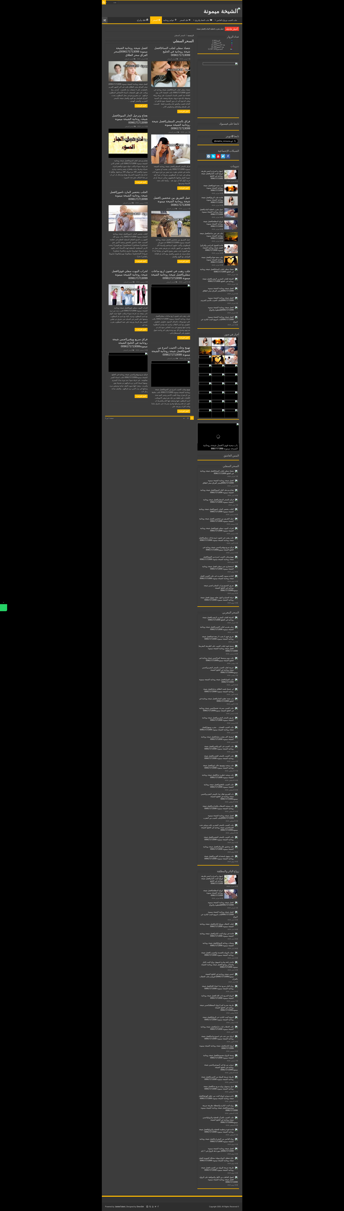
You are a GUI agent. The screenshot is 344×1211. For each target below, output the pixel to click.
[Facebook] (228, 156)
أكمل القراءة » (184, 111)
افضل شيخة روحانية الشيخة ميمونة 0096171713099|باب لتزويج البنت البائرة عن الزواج (219, 319)
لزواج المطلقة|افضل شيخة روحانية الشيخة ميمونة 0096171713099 (199, 29)
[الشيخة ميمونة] (222, 10)
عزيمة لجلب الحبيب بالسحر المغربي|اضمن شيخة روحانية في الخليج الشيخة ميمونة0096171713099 (220, 670)
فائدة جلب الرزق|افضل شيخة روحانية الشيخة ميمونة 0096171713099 (212, 199)
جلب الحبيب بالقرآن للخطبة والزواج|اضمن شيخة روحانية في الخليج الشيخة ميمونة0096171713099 (220, 1119)
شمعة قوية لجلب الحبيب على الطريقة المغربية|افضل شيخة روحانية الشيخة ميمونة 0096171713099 (218, 648)
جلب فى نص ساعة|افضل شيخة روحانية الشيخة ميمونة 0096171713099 (211, 235)
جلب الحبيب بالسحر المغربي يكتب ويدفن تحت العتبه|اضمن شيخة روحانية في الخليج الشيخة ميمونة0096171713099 (218, 827)
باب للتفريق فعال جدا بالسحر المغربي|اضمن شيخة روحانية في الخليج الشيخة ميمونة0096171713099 (219, 796)
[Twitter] (223, 156)
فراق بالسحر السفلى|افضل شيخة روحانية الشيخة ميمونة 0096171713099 (171, 125)
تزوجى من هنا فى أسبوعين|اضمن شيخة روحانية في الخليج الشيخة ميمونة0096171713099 (221, 1067)
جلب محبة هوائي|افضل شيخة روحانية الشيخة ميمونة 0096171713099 (212, 259)
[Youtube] (218, 156)
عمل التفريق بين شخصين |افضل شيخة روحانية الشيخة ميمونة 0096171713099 (171, 201)
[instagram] (208, 156)
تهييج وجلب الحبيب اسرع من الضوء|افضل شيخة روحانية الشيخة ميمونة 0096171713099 (171, 351)
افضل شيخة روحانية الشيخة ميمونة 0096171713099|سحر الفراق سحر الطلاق (131, 51)
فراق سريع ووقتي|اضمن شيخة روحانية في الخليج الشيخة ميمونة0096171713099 (130, 343)
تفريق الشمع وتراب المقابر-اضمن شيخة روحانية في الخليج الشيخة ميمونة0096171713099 (221, 588)
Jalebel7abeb (120, 1207)
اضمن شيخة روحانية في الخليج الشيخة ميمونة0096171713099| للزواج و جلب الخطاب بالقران (219, 976)
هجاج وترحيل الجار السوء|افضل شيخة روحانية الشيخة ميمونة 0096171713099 (130, 119)
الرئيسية (191, 35)
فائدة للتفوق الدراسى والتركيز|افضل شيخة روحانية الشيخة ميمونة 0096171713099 (211, 247)
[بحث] (104, 2)
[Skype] (213, 156)
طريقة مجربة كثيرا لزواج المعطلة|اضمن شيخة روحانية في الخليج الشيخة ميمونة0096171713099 (219, 1007)
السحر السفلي (171, 59)
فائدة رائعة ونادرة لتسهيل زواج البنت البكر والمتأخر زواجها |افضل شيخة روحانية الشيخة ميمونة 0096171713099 (219, 964)
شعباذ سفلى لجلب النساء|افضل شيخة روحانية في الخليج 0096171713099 (172, 51)
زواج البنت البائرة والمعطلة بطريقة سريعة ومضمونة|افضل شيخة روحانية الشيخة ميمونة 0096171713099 (219, 1108)
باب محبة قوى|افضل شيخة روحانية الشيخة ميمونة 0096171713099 (213, 187)
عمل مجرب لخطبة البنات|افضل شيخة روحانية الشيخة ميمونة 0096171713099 (211, 211)
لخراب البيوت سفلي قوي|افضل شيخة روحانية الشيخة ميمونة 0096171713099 (130, 275)
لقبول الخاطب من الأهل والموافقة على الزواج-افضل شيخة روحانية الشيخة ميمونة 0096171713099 (218, 1179)
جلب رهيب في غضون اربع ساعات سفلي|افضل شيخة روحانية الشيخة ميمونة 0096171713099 (170, 275)
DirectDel (140, 1207)
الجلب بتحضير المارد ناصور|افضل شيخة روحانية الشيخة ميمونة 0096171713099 (129, 195)
